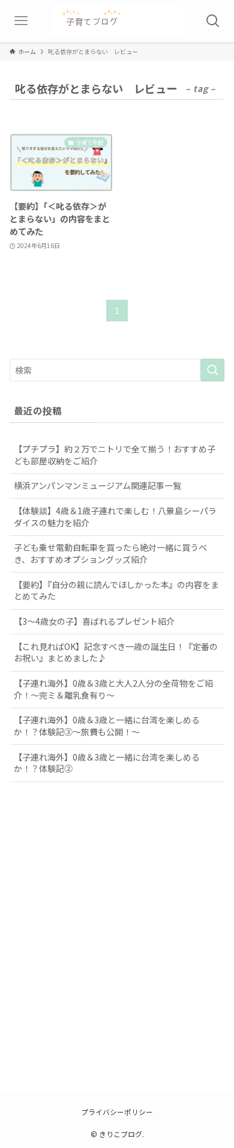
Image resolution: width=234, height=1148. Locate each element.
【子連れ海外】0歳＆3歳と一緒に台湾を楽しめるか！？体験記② (107, 763)
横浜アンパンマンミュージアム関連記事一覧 (97, 485)
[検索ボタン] (213, 21)
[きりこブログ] (117, 21)
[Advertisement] (117, 950)
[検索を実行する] (212, 370)
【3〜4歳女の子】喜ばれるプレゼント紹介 (94, 621)
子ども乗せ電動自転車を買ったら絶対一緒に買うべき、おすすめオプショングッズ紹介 (110, 553)
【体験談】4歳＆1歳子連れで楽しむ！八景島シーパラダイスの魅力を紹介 (115, 517)
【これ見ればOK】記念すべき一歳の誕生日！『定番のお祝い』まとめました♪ (116, 652)
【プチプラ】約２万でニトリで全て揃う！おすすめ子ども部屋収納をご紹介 (114, 455)
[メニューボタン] (21, 21)
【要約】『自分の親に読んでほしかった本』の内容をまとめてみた (116, 591)
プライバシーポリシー (117, 1112)
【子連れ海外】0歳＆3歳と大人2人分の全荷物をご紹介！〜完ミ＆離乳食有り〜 (113, 689)
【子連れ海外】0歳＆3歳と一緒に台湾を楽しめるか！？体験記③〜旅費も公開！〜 (107, 726)
